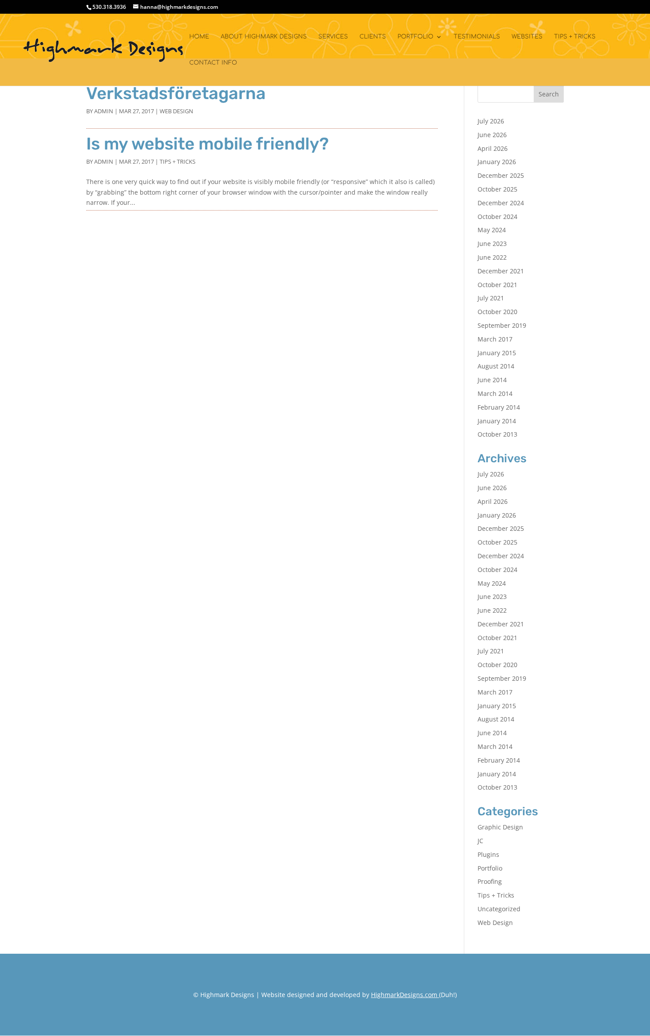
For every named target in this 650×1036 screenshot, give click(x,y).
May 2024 (492, 230)
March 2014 (495, 393)
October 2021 (497, 284)
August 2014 (496, 366)
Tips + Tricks (575, 37)
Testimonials (477, 37)
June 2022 (492, 257)
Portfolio (415, 37)
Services (333, 37)
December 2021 (501, 271)
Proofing (490, 881)
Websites (527, 37)
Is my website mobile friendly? (207, 144)
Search (549, 94)
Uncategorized (499, 909)
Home (199, 37)
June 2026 (492, 134)
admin (103, 111)
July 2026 (491, 121)
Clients (372, 37)
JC (480, 840)
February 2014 (499, 407)
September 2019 (502, 325)
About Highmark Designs (264, 37)
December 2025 (501, 175)
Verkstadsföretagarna (176, 93)
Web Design (176, 111)
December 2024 (501, 203)
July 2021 (491, 298)
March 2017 (495, 339)
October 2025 (497, 189)
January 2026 (497, 161)
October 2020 (497, 311)
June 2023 (492, 243)
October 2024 (497, 216)
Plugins (488, 854)
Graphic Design (500, 827)
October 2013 (497, 434)
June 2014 (492, 380)
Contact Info (213, 63)
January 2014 (497, 421)
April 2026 (493, 148)
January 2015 (497, 353)
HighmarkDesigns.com (404, 994)
